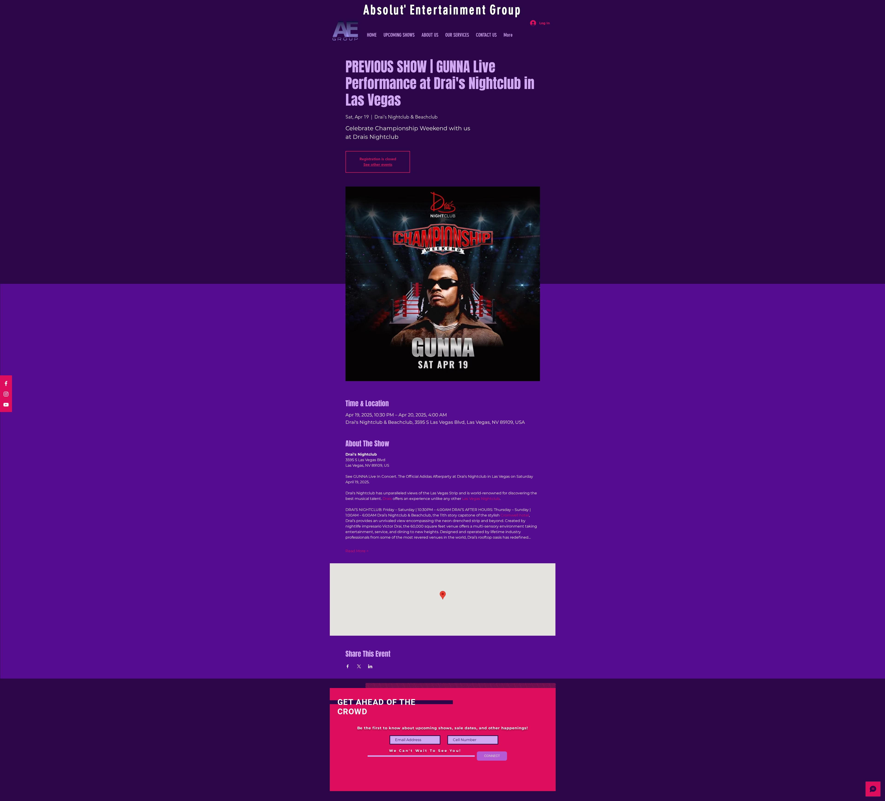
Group (506, 10)
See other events (377, 164)
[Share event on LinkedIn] (370, 666)
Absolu (381, 10)
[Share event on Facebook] (347, 666)
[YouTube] (6, 404)
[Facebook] (6, 383)
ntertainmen (449, 10)
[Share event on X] (359, 666)
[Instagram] (6, 394)
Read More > (357, 551)
